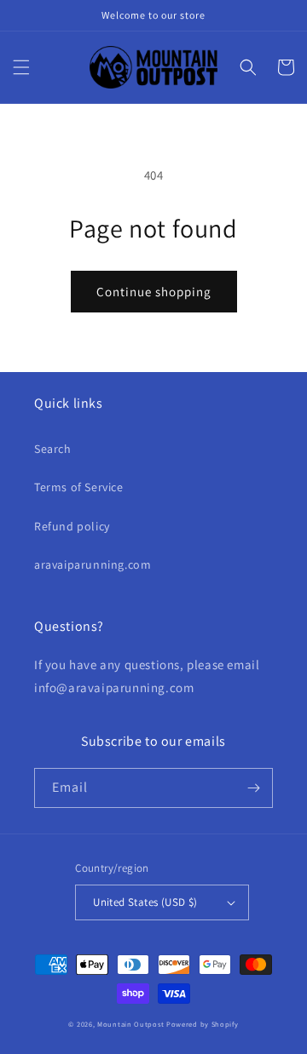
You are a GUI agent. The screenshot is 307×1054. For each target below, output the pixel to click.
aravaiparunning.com (92, 564)
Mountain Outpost (130, 1023)
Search (53, 448)
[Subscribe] (253, 788)
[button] (21, 67)
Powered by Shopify (202, 1023)
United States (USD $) (145, 902)
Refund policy (72, 526)
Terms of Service (79, 487)
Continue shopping (153, 292)
